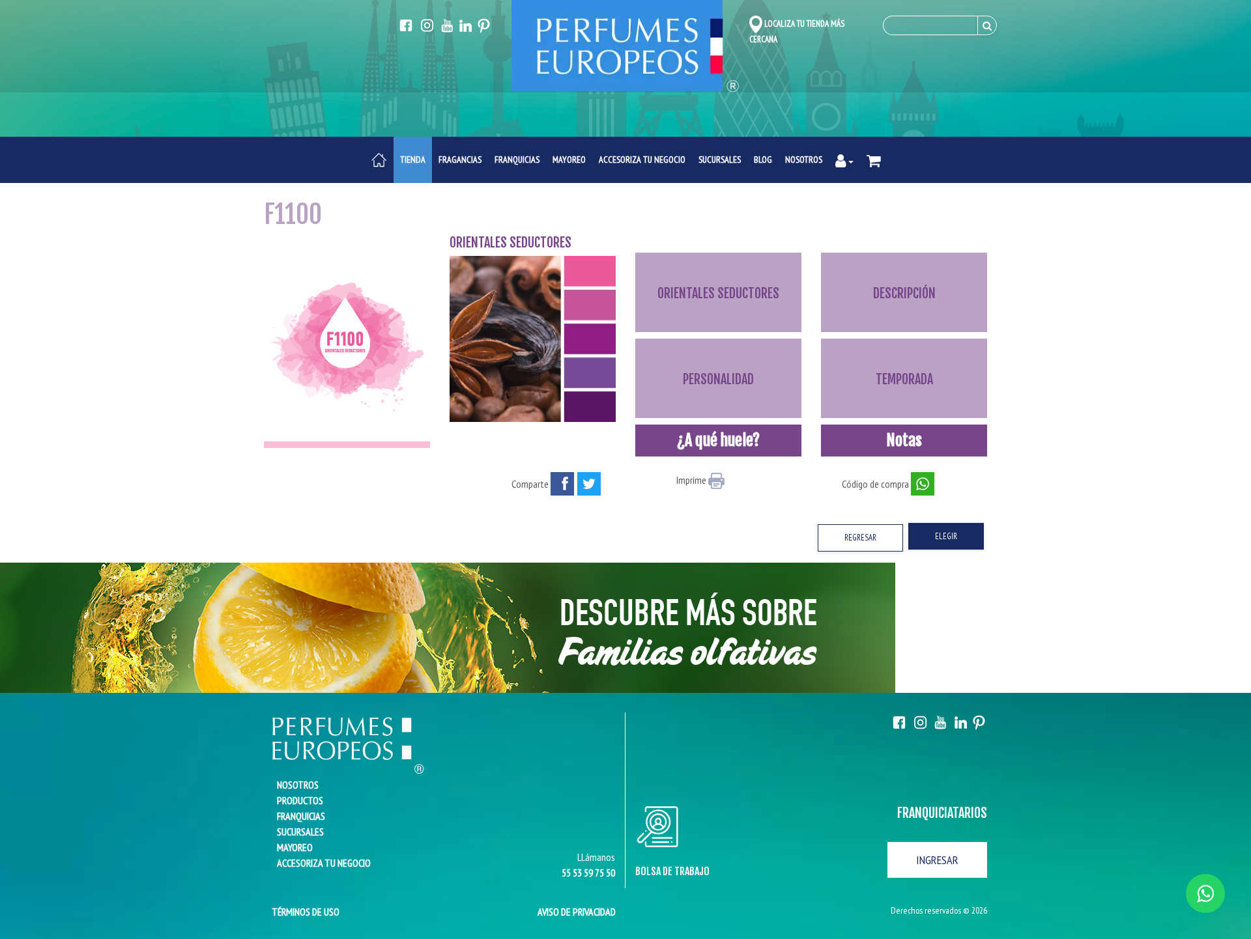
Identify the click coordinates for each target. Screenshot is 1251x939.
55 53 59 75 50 (588, 872)
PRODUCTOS (300, 800)
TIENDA (412, 159)
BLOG (763, 159)
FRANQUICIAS (517, 159)
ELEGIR (946, 536)
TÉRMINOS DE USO (301, 911)
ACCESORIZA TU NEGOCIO (642, 159)
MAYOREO (569, 159)
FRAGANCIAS (460, 159)
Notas (904, 440)
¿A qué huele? (718, 440)
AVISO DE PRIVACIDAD (577, 911)
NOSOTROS (803, 159)
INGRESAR (937, 859)
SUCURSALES (719, 159)
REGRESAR (860, 537)
